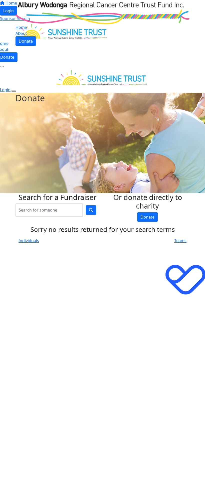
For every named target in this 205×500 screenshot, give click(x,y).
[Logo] (103, 13)
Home (21, 27)
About (21, 33)
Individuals (28, 240)
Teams (180, 240)
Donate (26, 41)
